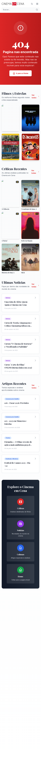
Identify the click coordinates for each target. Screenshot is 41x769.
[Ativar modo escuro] (32, 4)
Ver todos (34, 96)
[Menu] (37, 4)
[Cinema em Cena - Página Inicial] (13, 4)
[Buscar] (37, 10)
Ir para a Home (22, 73)
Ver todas (33, 171)
